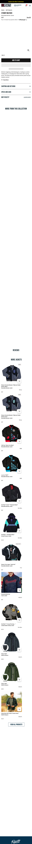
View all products (16, 724)
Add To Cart (16, 60)
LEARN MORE (27, 97)
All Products (9, 10)
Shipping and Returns (8, 86)
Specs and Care (6, 92)
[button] (16, 65)
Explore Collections (16, 1)
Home (2, 10)
